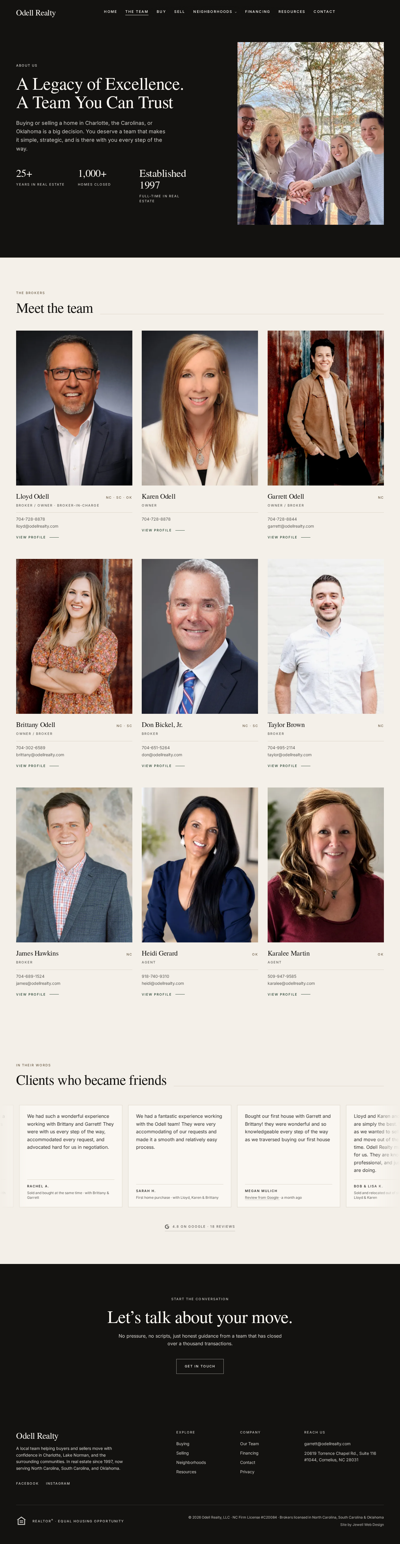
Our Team (249, 1443)
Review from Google (222, 1197)
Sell (179, 11)
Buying (182, 1443)
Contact (325, 11)
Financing (257, 11)
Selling (182, 1452)
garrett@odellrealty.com (327, 1443)
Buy (161, 11)
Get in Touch (200, 1366)
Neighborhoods (213, 11)
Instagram (58, 1483)
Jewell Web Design (368, 1524)
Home (110, 11)
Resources (291, 11)
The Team (136, 11)
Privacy (247, 1471)
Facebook (27, 1483)
